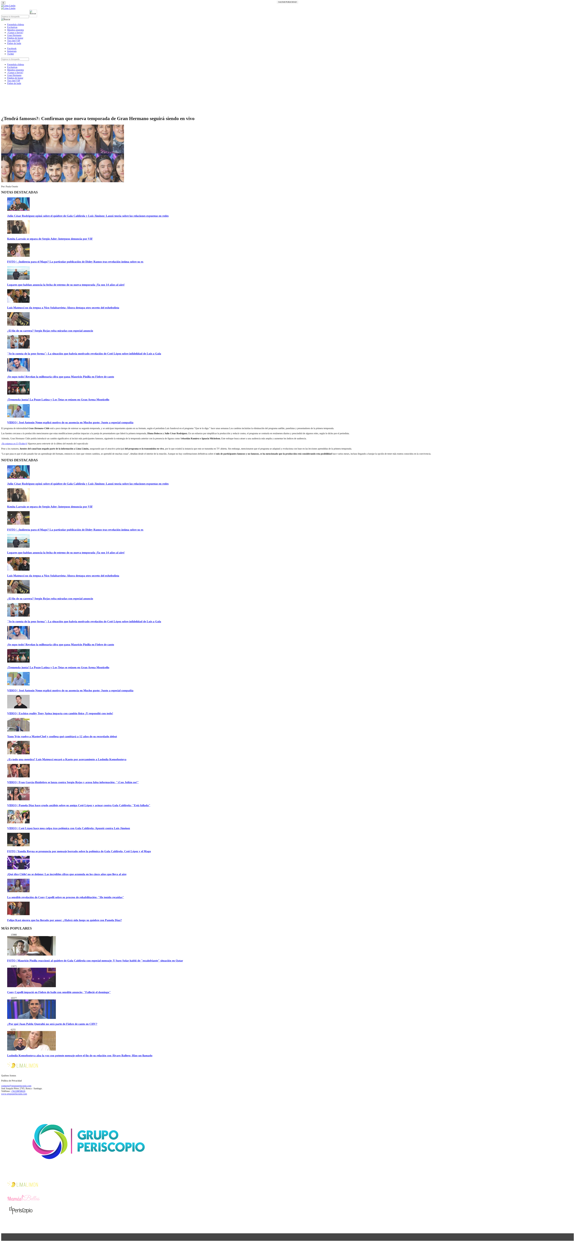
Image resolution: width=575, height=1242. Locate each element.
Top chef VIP (13, 40)
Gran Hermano (14, 35)
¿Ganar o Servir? (15, 32)
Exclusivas (12, 27)
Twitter (10, 54)
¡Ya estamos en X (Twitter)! (14, 443)
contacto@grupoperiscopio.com (16, 1085)
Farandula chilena (15, 24)
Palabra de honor (15, 38)
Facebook (11, 48)
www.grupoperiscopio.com (14, 1094)
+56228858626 (18, 1091)
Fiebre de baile (14, 43)
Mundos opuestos (15, 30)
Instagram (11, 51)
